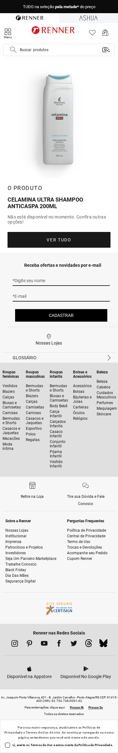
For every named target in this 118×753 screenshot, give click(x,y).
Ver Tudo (59, 239)
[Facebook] (59, 644)
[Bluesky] (103, 645)
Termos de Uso (37, 732)
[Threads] (89, 645)
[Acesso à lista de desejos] (92, 34)
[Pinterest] (29, 644)
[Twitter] (74, 644)
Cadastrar (61, 315)
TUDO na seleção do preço (59, 6)
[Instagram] (15, 644)
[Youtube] (44, 644)
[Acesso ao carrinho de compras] (105, 34)
